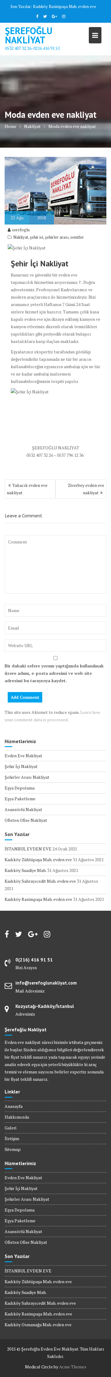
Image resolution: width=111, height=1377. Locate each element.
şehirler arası (56, 237)
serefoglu (21, 230)
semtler (77, 237)
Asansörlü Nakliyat (23, 809)
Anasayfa (14, 1106)
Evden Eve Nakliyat (23, 755)
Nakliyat (20, 237)
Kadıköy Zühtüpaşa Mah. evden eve (38, 859)
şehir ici (36, 237)
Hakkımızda (17, 1117)
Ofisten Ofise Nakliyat (26, 820)
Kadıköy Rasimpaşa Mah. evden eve (64, 6)
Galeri (10, 1128)
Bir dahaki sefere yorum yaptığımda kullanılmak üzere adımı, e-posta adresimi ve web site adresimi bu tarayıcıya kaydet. (54, 673)
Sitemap (13, 1149)
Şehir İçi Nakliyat (21, 766)
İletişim (12, 1138)
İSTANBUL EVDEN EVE (28, 849)
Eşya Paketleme (20, 799)
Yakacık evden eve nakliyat (27, 488)
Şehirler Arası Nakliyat (27, 777)
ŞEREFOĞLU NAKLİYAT (28, 35)
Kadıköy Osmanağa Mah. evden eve (38, 1324)
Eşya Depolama (20, 788)
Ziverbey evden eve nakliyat (86, 488)
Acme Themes (72, 1367)
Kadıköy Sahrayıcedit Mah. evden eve (40, 881)
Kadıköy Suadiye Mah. (25, 870)
